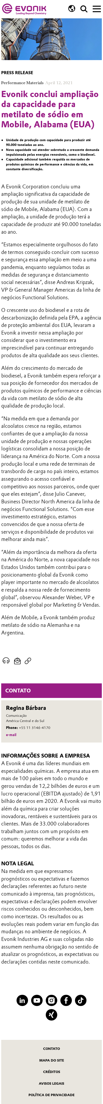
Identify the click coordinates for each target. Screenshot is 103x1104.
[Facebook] (66, 1000)
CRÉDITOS (51, 1072)
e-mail (11, 735)
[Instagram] (51, 1000)
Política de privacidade (51, 1095)
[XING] (51, 1014)
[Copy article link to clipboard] (28, 661)
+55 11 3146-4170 (34, 728)
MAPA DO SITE (51, 1060)
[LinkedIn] (22, 1000)
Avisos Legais (51, 1083)
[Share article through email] (17, 661)
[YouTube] (36, 1000)
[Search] (84, 9)
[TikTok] (80, 1000)
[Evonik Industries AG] (24, 9)
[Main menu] (97, 8)
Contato (51, 1049)
